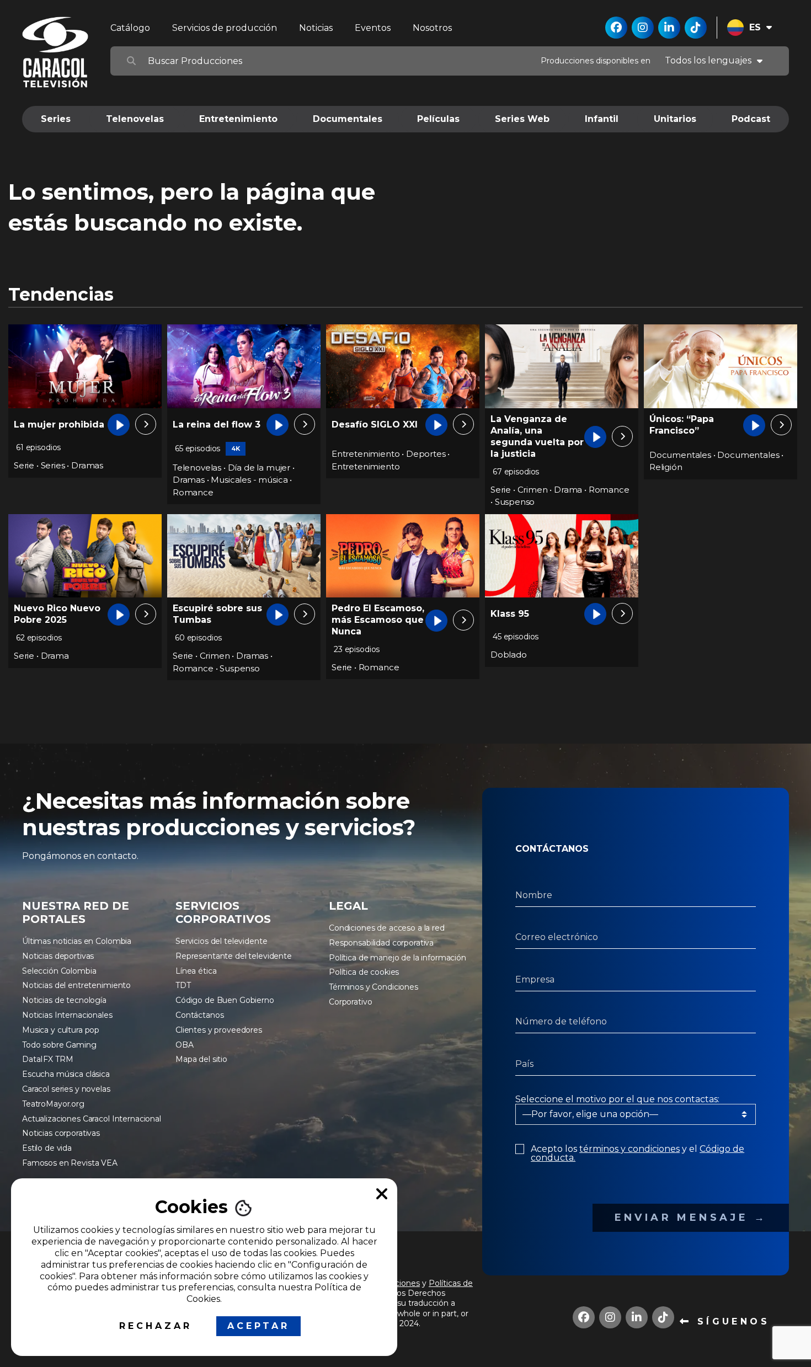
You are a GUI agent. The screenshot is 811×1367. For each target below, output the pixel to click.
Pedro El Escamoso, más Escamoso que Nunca (378, 620)
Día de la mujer (259, 467)
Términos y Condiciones (373, 987)
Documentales (347, 119)
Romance (193, 492)
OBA (184, 1045)
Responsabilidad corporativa (381, 943)
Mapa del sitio (201, 1059)
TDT (183, 985)
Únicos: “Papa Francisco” (681, 425)
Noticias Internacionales (67, 1015)
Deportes (426, 453)
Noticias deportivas (58, 956)
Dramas (87, 465)
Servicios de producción (224, 28)
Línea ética (195, 971)
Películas (438, 119)
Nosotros (432, 28)
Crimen (532, 489)
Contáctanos (199, 1015)
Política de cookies (364, 972)
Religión (665, 467)
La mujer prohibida (59, 424)
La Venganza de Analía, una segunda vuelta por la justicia (537, 436)
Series (56, 119)
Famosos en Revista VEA (70, 1163)
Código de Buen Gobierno (224, 1000)
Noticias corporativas (61, 1133)
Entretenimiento (238, 119)
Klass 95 (509, 613)
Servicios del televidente (221, 941)
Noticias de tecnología (64, 1000)
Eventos (373, 28)
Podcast (751, 119)
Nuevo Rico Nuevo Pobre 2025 (57, 614)
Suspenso (515, 501)
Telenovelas (135, 119)
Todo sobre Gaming (59, 1045)
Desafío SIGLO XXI (375, 424)
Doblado (508, 654)
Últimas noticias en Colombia (76, 941)
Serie (24, 465)
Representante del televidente (233, 956)
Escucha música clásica (66, 1074)
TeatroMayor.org (53, 1104)
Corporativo (350, 1002)
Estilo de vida (47, 1148)
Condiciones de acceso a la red (387, 928)
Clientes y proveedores (218, 1030)
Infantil (601, 119)
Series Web (522, 119)
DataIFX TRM (47, 1059)
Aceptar (258, 1326)
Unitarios (675, 119)
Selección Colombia (59, 971)
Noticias (316, 28)
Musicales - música (249, 479)
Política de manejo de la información (397, 958)
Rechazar (155, 1326)
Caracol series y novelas (66, 1089)
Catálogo (130, 28)
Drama (568, 489)
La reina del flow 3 (216, 424)
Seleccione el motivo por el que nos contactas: (617, 1099)
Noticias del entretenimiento (76, 985)
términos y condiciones (629, 1149)
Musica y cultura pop (60, 1030)
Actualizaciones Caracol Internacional (91, 1119)
